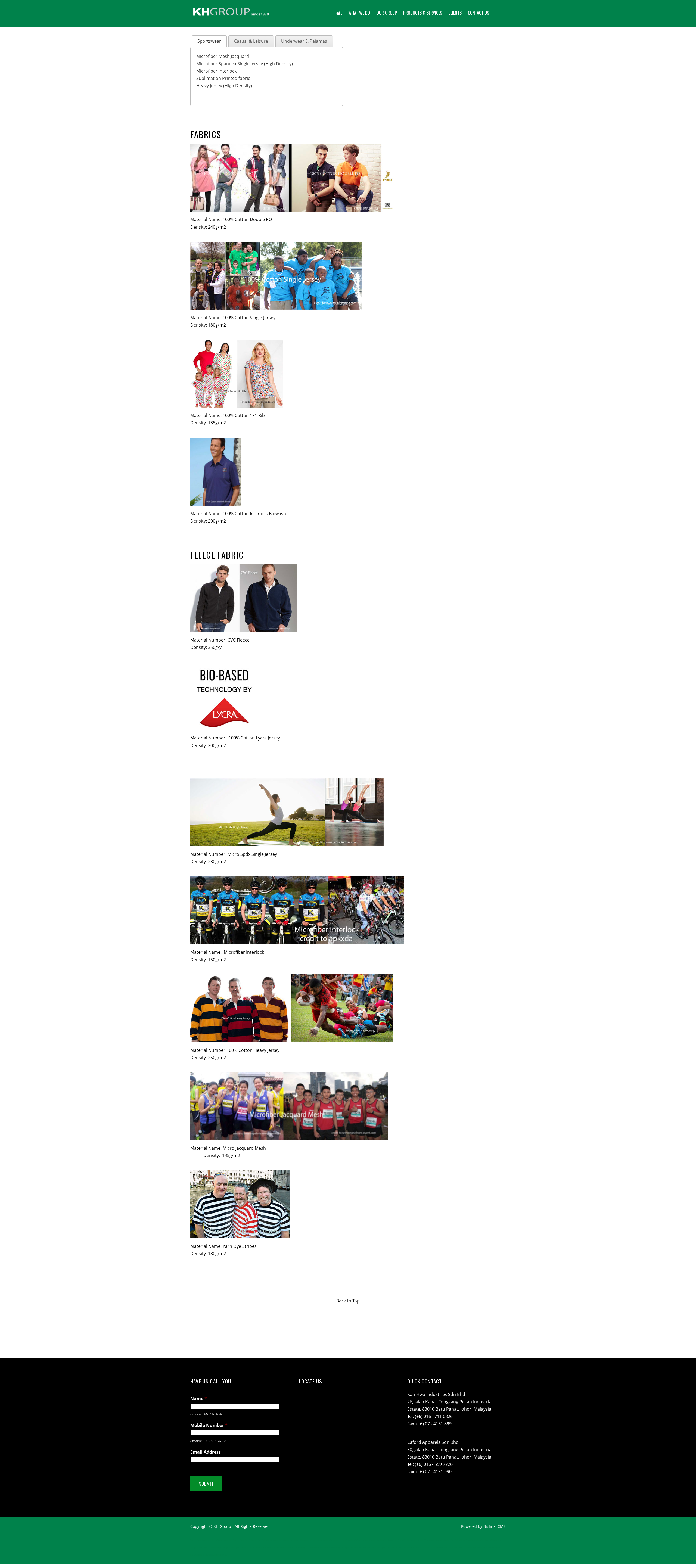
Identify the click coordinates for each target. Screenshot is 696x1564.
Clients (455, 13)
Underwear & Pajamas (304, 41)
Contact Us (478, 13)
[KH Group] (231, 16)
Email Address (205, 1452)
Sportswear (209, 41)
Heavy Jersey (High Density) (224, 86)
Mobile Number (209, 1425)
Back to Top (348, 1301)
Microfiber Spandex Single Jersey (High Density (243, 64)
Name (198, 1399)
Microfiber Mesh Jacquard (222, 56)
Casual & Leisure (251, 41)
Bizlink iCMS (494, 1526)
